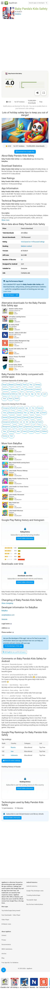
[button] (25, 623)
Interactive (37, 426)
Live (21, 422)
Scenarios (5, 389)
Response (12, 413)
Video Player (5, 919)
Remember (29, 389)
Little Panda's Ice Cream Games (18, 486)
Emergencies (6, 422)
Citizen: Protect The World (17, 357)
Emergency (5, 408)
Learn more (7, 291)
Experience (28, 426)
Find (11, 436)
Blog (3, 958)
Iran (12, 751)
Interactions (14, 389)
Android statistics (31, 886)
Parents (4, 436)
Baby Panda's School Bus (16, 446)
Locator (31, 431)
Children (44, 431)
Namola (25, 417)
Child (31, 413)
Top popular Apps (31, 900)
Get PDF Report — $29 (11, 295)
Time (4, 413)
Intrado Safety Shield (15, 365)
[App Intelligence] (3, 970)
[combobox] (37, 2)
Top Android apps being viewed (11, 910)
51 (22, 259)
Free (25, 413)
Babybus (11, 384)
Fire (33, 408)
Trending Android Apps (33, 895)
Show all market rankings (12, 760)
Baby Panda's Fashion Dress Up (18, 478)
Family (13, 408)
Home (10, 398)
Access (38, 417)
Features (40, 408)
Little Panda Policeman (16, 510)
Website (4, 619)
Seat (22, 389)
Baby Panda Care (14, 502)
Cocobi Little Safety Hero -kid (18, 349)
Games (19, 417)
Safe (37, 413)
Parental (5, 417)
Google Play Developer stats (34, 891)
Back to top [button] (45, 971)
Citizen (44, 413)
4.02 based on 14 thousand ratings (33, 242)
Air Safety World (14, 325)
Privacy (4, 940)
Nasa (33, 422)
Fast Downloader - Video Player (11, 915)
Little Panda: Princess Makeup (18, 470)
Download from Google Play (25, 151)
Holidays (37, 384)
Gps (27, 408)
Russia (13, 747)
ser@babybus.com (8, 615)
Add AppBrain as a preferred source (15, 652)
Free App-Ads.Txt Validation (10, 962)
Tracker (40, 422)
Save (18, 431)
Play (31, 384)
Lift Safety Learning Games (17, 317)
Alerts (32, 417)
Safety (14, 394)
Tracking (11, 431)
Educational (5, 394)
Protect (24, 431)
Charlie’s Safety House (16, 309)
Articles (4, 953)
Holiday (18, 384)
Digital (15, 426)
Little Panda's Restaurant (16, 494)
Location (20, 408)
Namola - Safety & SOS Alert (17, 333)
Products (38, 389)
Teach (25, 384)
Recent (14, 422)
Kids (20, 394)
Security (12, 417)
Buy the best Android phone (34, 904)
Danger (4, 384)
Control (19, 413)
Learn (44, 394)
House (38, 431)
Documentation (6, 944)
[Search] (46, 3)
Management (6, 426)
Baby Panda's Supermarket (17, 454)
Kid (27, 422)
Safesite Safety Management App (19, 341)
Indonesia (14, 755)
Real (4, 398)
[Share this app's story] (37, 92)
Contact (4, 935)
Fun (38, 394)
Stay (4, 431)
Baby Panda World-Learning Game (19, 462)
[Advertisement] (25, 44)
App (32, 394)
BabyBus (17, 443)
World (17, 398)
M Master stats (6, 924)
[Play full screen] (43, 92)
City (44, 426)
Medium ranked (26, 246)
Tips (26, 394)
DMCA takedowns (7, 949)
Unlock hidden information (25, 538)
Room (21, 426)
